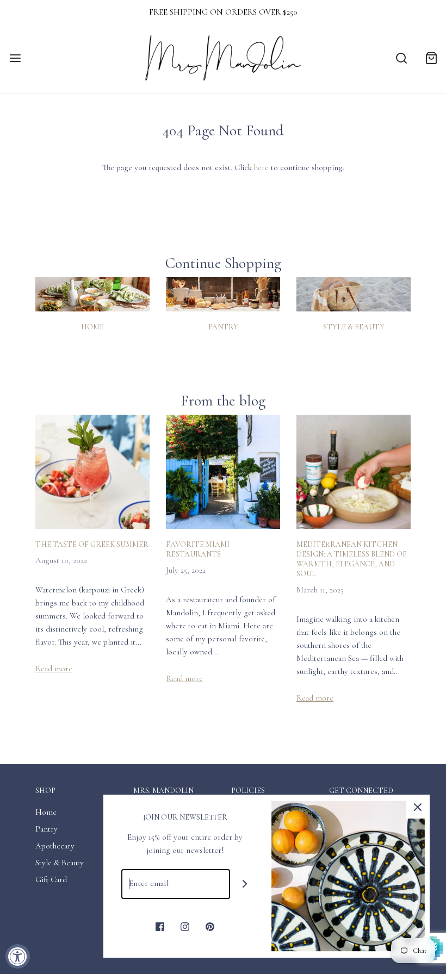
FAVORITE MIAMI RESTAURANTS (198, 549)
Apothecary (55, 846)
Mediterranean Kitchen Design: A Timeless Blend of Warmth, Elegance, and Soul (351, 559)
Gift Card (51, 879)
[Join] (245, 884)
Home (92, 327)
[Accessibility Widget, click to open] (17, 956)
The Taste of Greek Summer (91, 544)
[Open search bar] (401, 58)
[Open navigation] (15, 58)
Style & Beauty (354, 327)
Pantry (223, 327)
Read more (53, 668)
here (261, 167)
